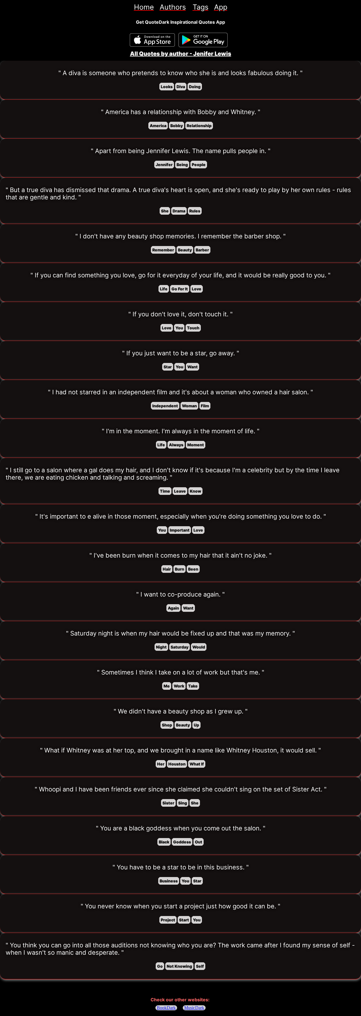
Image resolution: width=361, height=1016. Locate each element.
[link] (144, 7)
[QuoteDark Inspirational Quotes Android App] (203, 40)
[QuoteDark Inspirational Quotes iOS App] (152, 39)
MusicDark (194, 1007)
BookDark (166, 1007)
